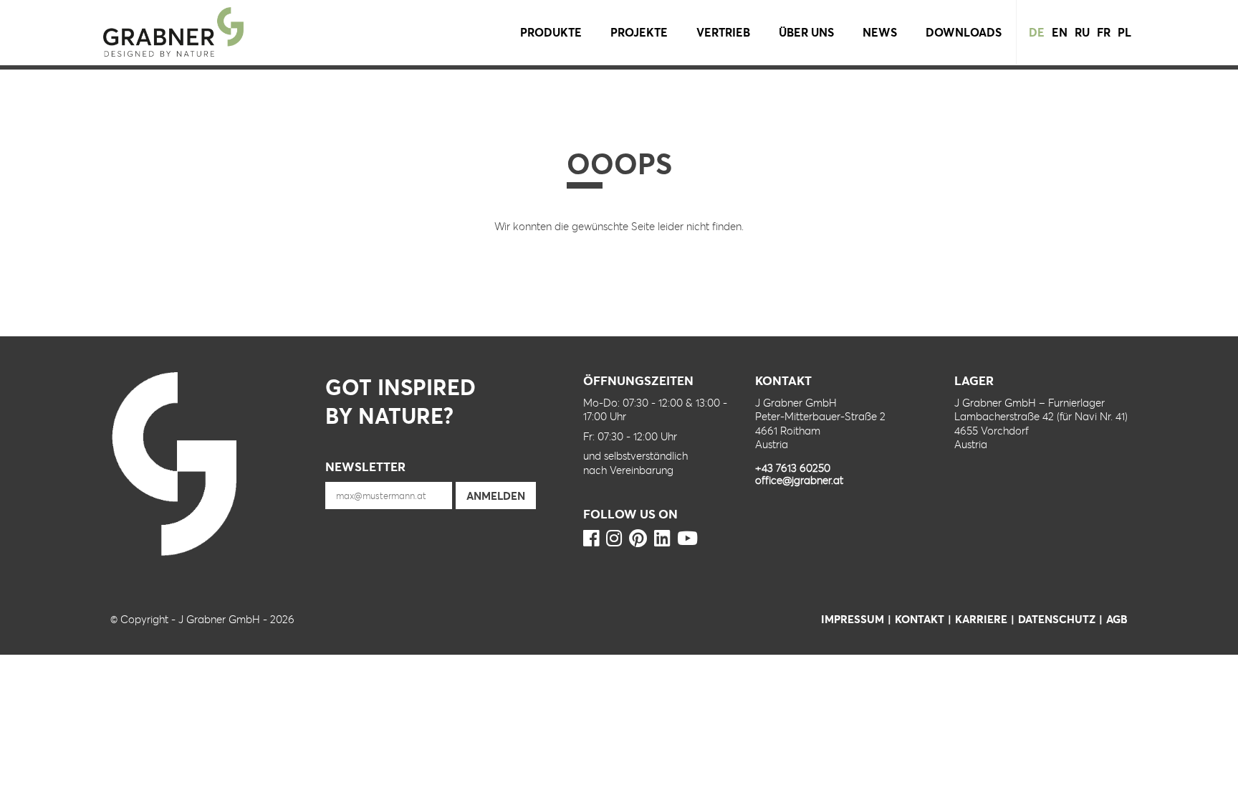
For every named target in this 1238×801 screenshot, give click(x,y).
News (880, 31)
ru (1082, 31)
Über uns (806, 31)
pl (1124, 31)
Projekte (639, 31)
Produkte (551, 31)
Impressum (852, 619)
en (1059, 31)
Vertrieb (723, 31)
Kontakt (919, 619)
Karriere (981, 619)
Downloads (964, 31)
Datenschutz (1056, 619)
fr (1103, 31)
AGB (1117, 619)
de (1037, 31)
